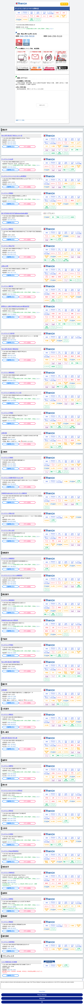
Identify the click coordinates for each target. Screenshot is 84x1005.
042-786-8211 (12, 566)
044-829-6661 (12, 521)
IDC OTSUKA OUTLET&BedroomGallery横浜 (14, 213)
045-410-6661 (12, 420)
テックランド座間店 (7, 899)
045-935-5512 (12, 167)
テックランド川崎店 (7, 457)
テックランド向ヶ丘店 (7, 530)
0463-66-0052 (12, 668)
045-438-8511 (12, 357)
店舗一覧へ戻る (64, 3)
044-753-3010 (12, 484)
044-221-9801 (12, 464)
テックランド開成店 (7, 922)
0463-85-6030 (12, 774)
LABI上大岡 (4, 266)
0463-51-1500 (12, 652)
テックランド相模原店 (7, 558)
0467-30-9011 (12, 744)
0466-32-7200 (12, 696)
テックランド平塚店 (7, 645)
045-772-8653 (12, 314)
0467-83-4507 (12, 746)
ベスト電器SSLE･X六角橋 (9, 962)
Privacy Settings (42, 994)
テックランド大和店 (7, 834)
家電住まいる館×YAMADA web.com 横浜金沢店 (15, 306)
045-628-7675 (12, 254)
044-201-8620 (12, 499)
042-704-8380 (12, 582)
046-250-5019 (27, 36)
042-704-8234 (12, 583)
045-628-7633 (12, 252)
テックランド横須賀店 (7, 600)
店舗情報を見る (10, 146)
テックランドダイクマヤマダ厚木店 (11, 790)
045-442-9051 (12, 142)
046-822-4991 (12, 610)
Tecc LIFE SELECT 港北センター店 (11, 135)
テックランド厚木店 (7, 810)
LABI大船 (4, 433)
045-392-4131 (12, 439)
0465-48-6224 (12, 724)
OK (42, 1002)
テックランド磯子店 (7, 286)
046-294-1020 (12, 818)
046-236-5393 (12, 880)
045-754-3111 (12, 294)
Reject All (42, 998)
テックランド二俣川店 (7, 333)
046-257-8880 (12, 906)
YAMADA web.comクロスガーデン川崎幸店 (14, 493)
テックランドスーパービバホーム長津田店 (13, 176)
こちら (51, 28)
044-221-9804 (12, 466)
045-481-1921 (12, 969)
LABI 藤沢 (4, 690)
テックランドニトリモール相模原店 (11, 575)
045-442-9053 (12, 144)
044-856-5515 (12, 538)
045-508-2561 (12, 236)
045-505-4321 (12, 219)
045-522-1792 (12, 355)
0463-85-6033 (12, 775)
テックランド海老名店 (7, 872)
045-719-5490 (12, 400)
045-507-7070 (12, 184)
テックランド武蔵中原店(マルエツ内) (12, 477)
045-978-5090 (12, 201)
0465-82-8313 (12, 928)
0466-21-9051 (12, 698)
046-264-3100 (12, 859)
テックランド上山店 (7, 159)
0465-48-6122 (12, 722)
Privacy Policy (42, 991)
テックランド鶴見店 (7, 229)
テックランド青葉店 (7, 193)
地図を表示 (42, 105)
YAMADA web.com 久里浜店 (9, 620)
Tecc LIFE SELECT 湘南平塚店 (10, 662)
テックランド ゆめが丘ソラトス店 (11, 392)
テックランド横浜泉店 (7, 372)
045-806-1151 (12, 380)
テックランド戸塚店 (7, 413)
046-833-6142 (12, 628)
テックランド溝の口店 (7, 513)
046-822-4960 (12, 608)
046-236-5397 (12, 882)
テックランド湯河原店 (7, 942)
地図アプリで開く (20, 120)
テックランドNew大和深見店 (9, 851)
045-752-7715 (12, 272)
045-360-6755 (12, 340)
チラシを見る (27, 146)
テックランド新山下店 (7, 246)
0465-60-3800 (12, 948)
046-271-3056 (12, 842)
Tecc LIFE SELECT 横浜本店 (9, 349)
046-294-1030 (12, 820)
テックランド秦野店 (7, 766)
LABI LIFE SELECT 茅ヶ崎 (9, 738)
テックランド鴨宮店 (7, 714)
